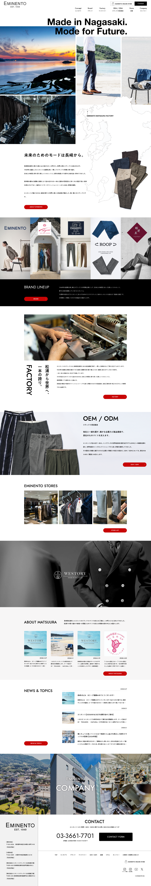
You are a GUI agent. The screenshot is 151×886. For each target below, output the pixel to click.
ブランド (73, 855)
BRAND (35, 299)
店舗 (101, 855)
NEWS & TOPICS (36, 743)
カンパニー (116, 855)
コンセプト (63, 855)
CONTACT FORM (115, 836)
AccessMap (10, 847)
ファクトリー (83, 855)
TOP (56, 855)
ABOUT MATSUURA (115, 673)
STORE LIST (115, 530)
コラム (108, 855)
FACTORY (115, 397)
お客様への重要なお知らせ (131, 855)
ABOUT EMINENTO (36, 207)
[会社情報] (130, 869)
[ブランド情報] (125, 869)
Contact (141, 3)
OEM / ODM (135, 464)
